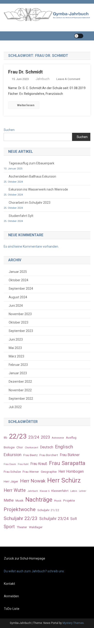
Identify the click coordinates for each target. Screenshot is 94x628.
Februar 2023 (18, 365)
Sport (9, 526)
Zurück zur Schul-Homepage (24, 558)
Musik (20, 500)
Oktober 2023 (18, 322)
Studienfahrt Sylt (21, 216)
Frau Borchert (48, 455)
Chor (19, 447)
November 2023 (20, 314)
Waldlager (36, 527)
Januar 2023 (18, 373)
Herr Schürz (64, 480)
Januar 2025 (18, 272)
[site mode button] (78, 36)
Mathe (9, 500)
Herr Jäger (11, 481)
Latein (73, 491)
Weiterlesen (25, 105)
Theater (22, 527)
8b (5, 437)
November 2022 (20, 390)
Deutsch (46, 447)
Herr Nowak (32, 481)
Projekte (69, 500)
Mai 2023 (15, 348)
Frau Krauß (38, 464)
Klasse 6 (45, 491)
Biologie (9, 447)
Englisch (64, 447)
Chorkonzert (31, 447)
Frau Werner (31, 471)
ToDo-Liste (11, 608)
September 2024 (21, 288)
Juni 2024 (16, 305)
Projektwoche (20, 509)
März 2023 (16, 356)
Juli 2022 (15, 407)
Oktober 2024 (18, 280)
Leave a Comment (68, 79)
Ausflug (71, 437)
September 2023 (21, 331)
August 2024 (18, 297)
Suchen (9, 130)
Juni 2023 (16, 339)
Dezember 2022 (20, 381)
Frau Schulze (12, 471)
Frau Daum (10, 464)
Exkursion (12, 454)
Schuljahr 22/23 (20, 518)
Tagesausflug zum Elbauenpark (31, 163)
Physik (57, 500)
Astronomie (58, 437)
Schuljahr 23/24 (53, 518)
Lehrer (82, 491)
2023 (45, 437)
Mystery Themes (73, 623)
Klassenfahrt (59, 490)
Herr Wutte (15, 490)
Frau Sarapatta (67, 463)
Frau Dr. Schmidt (25, 72)
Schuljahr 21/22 (48, 510)
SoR (73, 519)
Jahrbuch (43, 79)
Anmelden (11, 596)
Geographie (49, 471)
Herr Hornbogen (71, 471)
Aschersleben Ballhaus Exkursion (32, 176)
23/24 (33, 437)
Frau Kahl (23, 464)
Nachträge (38, 499)
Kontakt (9, 583)
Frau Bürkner (70, 455)
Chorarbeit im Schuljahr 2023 (29, 202)
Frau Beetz (30, 455)
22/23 (17, 436)
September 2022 (21, 398)
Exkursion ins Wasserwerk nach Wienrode (38, 189)
